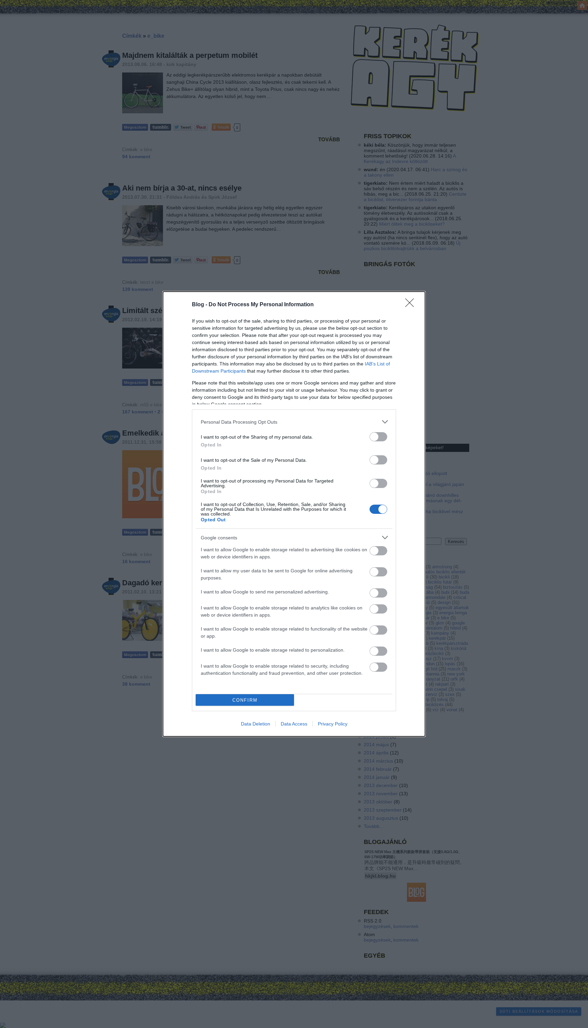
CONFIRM (245, 700)
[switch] (378, 436)
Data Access (294, 724)
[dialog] (294, 514)
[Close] (411, 304)
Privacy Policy (332, 724)
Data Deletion (255, 724)
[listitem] (294, 421)
